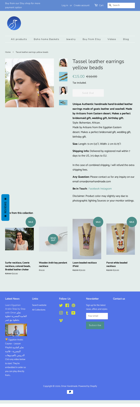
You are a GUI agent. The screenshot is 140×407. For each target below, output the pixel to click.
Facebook (94, 188)
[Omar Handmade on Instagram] (61, 314)
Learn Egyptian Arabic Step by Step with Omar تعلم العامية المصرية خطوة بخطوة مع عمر (16, 312)
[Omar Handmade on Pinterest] (73, 306)
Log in (65, 5)
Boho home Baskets (46, 39)
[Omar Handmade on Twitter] (61, 306)
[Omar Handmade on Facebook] (67, 306)
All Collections (38, 310)
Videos (112, 39)
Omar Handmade (69, 386)
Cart (101, 5)
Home (8, 52)
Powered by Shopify (87, 386)
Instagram (106, 188)
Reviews (5, 207)
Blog (126, 39)
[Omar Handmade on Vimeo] (61, 321)
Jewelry (71, 39)
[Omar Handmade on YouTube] (73, 314)
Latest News (12, 298)
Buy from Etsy (92, 39)
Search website (39, 305)
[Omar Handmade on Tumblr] (67, 314)
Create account (81, 5)
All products (19, 39)
